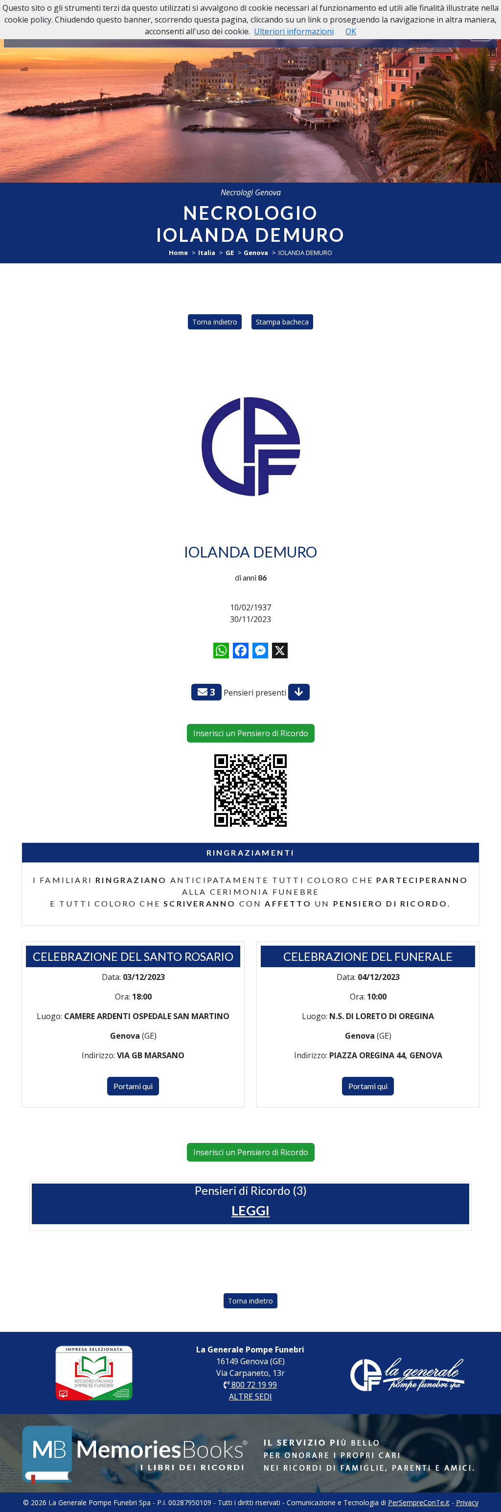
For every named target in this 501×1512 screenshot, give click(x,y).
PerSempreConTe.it (419, 1502)
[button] (250, 1210)
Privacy (467, 1502)
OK (350, 31)
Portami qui (133, 1086)
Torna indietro (214, 321)
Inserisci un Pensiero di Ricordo (250, 733)
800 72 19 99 (253, 1384)
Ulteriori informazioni (294, 31)
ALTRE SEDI (250, 1396)
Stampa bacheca (282, 321)
